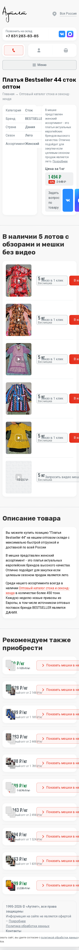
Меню (42, 65)
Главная (8, 94)
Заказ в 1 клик (52, 280)
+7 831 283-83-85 (22, 36)
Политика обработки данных (27, 926)
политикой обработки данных (59, 937)
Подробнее (60, 161)
